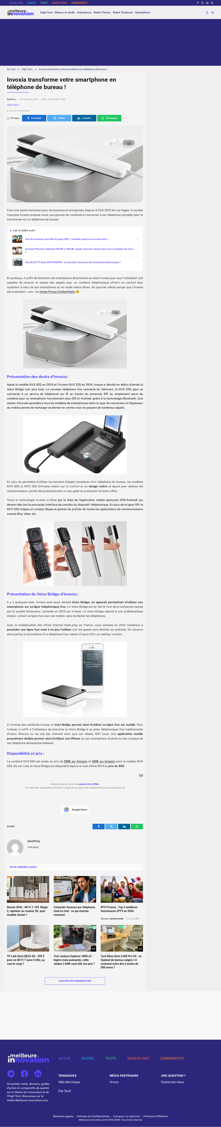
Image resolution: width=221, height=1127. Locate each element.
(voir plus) (33, 847)
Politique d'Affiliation (155, 1116)
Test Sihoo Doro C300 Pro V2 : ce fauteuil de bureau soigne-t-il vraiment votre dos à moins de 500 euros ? (121, 962)
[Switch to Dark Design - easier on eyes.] (207, 12)
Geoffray (34, 841)
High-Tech (46, 12)
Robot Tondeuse (123, 12)
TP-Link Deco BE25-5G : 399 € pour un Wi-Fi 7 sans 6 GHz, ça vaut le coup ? (26, 960)
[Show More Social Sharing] (125, 118)
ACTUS (64, 1058)
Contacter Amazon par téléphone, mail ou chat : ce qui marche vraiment (74, 911)
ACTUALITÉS (16, 3)
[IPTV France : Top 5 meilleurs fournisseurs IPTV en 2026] (122, 889)
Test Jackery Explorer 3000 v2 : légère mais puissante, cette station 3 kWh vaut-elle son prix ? (74, 960)
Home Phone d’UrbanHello (57, 291)
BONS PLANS (59, 3)
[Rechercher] (212, 12)
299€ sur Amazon (75, 761)
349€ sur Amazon (103, 761)
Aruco (114, 1082)
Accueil (11, 69)
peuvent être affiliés (89, 784)
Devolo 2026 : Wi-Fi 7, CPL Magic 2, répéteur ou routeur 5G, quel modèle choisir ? (27, 911)
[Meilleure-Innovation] (20, 12)
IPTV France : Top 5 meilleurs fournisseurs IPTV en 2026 (119, 909)
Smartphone (142, 12)
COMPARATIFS (79, 3)
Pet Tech (64, 1091)
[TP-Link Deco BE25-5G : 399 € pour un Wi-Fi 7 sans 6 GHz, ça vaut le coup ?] (28, 938)
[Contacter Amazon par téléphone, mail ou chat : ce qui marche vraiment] (75, 889)
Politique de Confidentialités (93, 1116)
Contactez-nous (172, 1082)
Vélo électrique (69, 1082)
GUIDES (31, 3)
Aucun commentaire (20, 110)
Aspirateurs (84, 12)
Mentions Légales (63, 1116)
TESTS (44, 3)
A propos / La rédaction (126, 1116)
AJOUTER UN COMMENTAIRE (75, 981)
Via (141, 775)
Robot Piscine (102, 12)
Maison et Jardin (65, 12)
